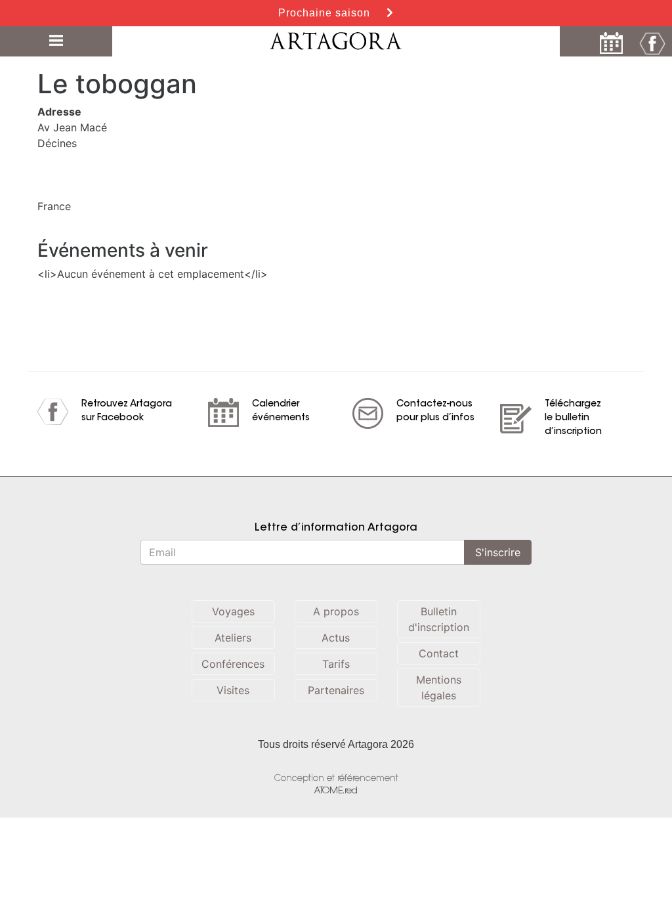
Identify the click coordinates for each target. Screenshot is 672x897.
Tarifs (336, 663)
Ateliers (233, 637)
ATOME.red (336, 791)
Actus (336, 637)
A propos (336, 611)
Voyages (233, 611)
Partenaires (336, 690)
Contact (439, 653)
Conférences (232, 663)
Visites (233, 690)
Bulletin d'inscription (438, 619)
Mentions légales (438, 687)
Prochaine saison (325, 12)
